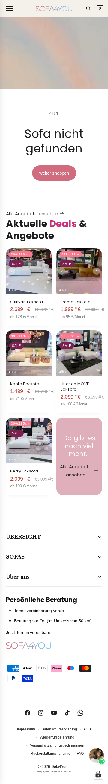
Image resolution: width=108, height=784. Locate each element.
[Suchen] (88, 8)
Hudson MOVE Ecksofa (75, 386)
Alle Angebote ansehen (32, 214)
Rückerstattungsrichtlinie (50, 753)
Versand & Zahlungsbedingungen (57, 745)
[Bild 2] (12, 290)
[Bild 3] (15, 290)
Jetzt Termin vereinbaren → (32, 632)
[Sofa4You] (54, 8)
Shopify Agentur (43, 771)
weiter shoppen (54, 173)
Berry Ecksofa (24, 471)
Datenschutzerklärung (59, 729)
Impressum (26, 729)
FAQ (80, 753)
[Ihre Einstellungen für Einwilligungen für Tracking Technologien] (98, 774)
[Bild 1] (9, 290)
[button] (54, 537)
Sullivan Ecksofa (26, 302)
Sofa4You (60, 766)
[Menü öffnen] (10, 8)
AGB (87, 729)
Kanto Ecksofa (24, 384)
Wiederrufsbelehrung (57, 737)
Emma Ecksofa (76, 302)
